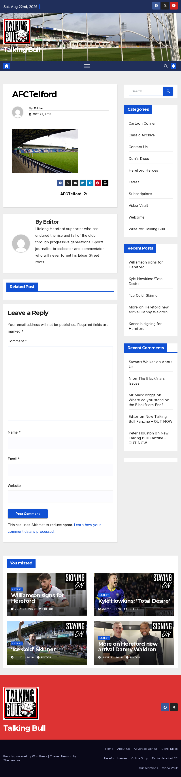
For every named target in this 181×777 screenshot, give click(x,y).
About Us (123, 748)
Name (14, 432)
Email (14, 459)
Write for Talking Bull (147, 229)
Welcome (136, 217)
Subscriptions (140, 194)
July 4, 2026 (112, 608)
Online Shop (139, 758)
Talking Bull (21, 50)
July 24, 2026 (26, 608)
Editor (38, 108)
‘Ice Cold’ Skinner (144, 295)
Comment (17, 341)
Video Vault (138, 205)
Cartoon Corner (142, 123)
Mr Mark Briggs (142, 395)
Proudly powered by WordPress (25, 756)
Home (109, 748)
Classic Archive (142, 135)
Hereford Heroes (143, 170)
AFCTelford (70, 194)
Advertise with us (146, 748)
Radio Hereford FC (165, 758)
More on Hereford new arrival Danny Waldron (127, 647)
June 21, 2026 (113, 657)
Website (14, 485)
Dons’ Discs (170, 748)
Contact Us (138, 147)
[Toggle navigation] (87, 66)
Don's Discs (139, 158)
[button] (166, 66)
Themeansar (12, 760)
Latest (134, 182)
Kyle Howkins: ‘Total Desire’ (134, 601)
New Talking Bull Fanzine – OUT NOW (149, 438)
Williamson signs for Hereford (37, 598)
